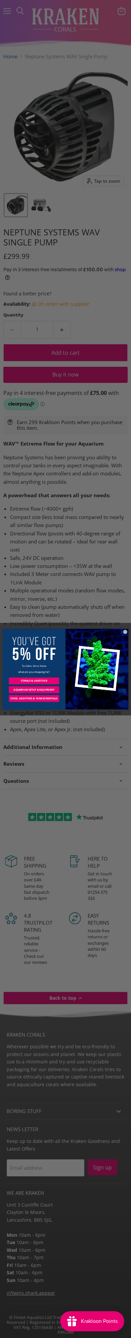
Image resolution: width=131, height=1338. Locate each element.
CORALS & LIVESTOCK (34, 680)
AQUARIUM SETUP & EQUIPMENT (33, 689)
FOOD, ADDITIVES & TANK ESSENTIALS (33, 698)
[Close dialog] (125, 632)
